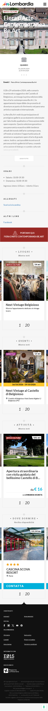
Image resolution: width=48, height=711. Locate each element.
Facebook (7, 222)
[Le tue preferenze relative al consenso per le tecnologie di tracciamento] (44, 707)
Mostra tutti (24, 256)
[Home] (17, 4)
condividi (12, 47)
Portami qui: (24, 235)
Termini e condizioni (30, 644)
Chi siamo (7, 635)
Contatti (6, 639)
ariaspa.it (6, 616)
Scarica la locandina (11, 205)
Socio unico (27, 635)
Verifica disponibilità (24, 522)
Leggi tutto (24, 158)
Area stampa (7, 644)
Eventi (6, 82)
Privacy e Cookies (29, 639)
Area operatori (28, 616)
